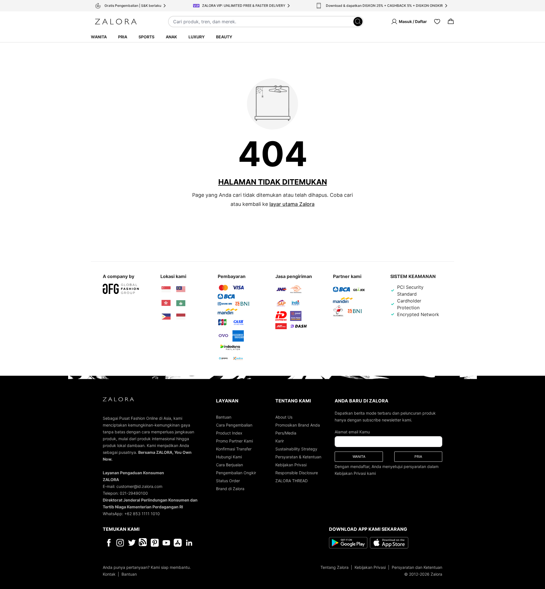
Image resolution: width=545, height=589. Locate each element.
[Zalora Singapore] (166, 289)
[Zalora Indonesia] (180, 316)
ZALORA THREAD (291, 480)
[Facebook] (108, 542)
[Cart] (450, 21)
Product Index (229, 433)
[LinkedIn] (189, 542)
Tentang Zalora (334, 567)
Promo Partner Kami (234, 440)
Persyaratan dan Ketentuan (417, 567)
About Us (283, 417)
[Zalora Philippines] (166, 316)
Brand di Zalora (230, 488)
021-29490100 (134, 493)
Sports (146, 36)
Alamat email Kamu (352, 431)
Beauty (224, 36)
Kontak (109, 574)
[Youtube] (166, 542)
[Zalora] (116, 21)
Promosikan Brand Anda (297, 425)
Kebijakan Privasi (291, 464)
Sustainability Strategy (296, 448)
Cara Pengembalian (234, 425)
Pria (122, 36)
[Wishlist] (437, 21)
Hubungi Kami (229, 456)
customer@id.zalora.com (139, 486)
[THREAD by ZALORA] (143, 542)
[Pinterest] (154, 542)
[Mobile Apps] (177, 542)
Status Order (228, 480)
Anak (171, 36)
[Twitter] (132, 542)
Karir (279, 440)
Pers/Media (285, 433)
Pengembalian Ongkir (236, 472)
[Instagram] (120, 542)
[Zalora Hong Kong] (166, 303)
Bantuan (223, 417)
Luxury (196, 36)
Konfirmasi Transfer (233, 448)
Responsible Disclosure (296, 472)
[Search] (357, 21)
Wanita (99, 36)
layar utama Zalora (292, 204)
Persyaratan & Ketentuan (298, 456)
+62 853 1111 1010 (142, 513)
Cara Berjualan (229, 464)
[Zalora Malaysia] (180, 289)
